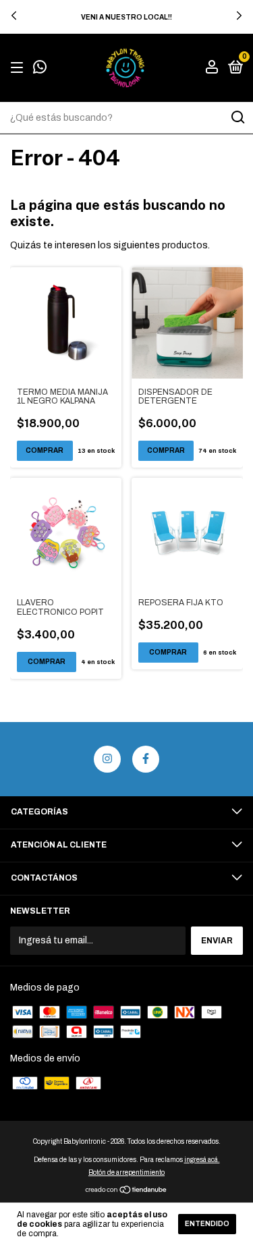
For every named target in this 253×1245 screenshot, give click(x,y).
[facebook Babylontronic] (145, 759)
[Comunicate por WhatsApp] (39, 69)
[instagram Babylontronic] (107, 759)
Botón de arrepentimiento (126, 1172)
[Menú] (19, 68)
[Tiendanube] (126, 1191)
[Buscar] (237, 117)
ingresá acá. (202, 1159)
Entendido (207, 1223)
